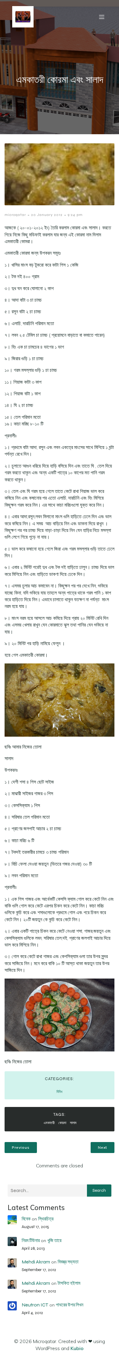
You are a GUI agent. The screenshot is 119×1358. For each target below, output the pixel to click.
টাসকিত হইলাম (69, 1283)
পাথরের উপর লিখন (69, 1305)
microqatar (15, 215)
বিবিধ (59, 1092)
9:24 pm (75, 215)
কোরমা (62, 1123)
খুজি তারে (54, 1240)
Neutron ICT (35, 1305)
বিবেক (26, 1219)
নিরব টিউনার (31, 1240)
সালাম (73, 1123)
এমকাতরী (49, 1123)
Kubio (77, 1348)
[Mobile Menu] (101, 17)
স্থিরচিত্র (45, 1219)
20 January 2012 (47, 215)
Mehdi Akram (36, 1262)
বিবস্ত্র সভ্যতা (68, 1262)
